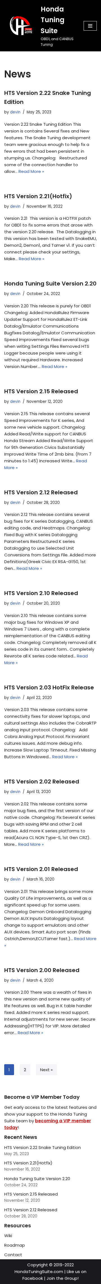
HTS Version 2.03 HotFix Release (49, 687)
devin (15, 112)
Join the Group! (63, 1278)
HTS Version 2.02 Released (41, 781)
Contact (13, 1255)
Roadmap (14, 1245)
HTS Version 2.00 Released (41, 970)
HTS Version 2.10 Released (41, 593)
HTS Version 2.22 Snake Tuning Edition (42, 1147)
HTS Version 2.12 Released (41, 492)
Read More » (31, 171)
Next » (46, 1070)
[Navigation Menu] (90, 26)
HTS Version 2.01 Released (41, 869)
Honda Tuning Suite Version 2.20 (50, 283)
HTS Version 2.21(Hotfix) (38, 196)
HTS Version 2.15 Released (41, 391)
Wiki (8, 1236)
